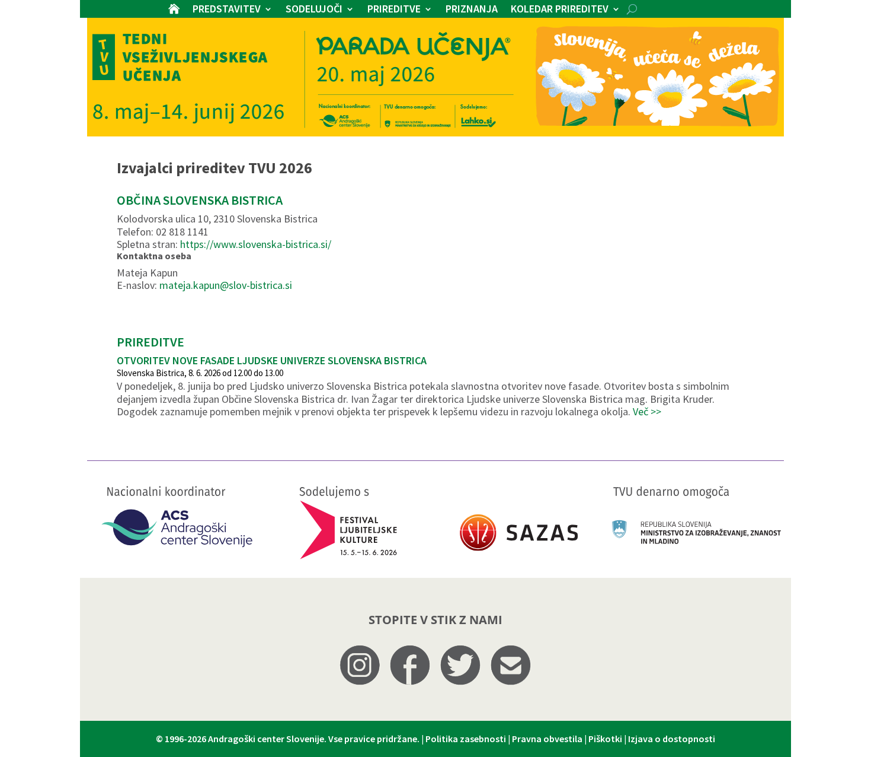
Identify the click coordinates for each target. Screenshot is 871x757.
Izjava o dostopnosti (671, 739)
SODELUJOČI (314, 10)
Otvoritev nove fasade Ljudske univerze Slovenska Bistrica (272, 360)
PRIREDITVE (394, 10)
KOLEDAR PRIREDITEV (560, 10)
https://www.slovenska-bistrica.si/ (255, 244)
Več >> (647, 411)
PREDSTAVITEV (227, 10)
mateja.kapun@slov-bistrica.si (225, 285)
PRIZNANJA (472, 10)
